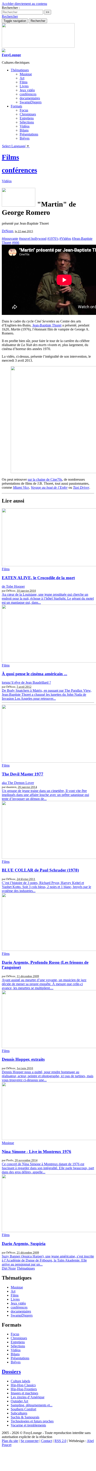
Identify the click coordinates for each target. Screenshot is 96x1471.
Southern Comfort (23, 1409)
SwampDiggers (31, 102)
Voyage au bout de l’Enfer (49, 487)
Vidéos (24, 126)
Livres (24, 86)
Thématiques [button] (20, 70)
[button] (10, 16)
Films (23, 82)
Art (22, 78)
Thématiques (26, 1268)
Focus (24, 110)
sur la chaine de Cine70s (45, 479)
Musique (26, 74)
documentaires (30, 98)
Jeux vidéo (27, 90)
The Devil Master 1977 (22, 774)
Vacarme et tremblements (28, 1425)
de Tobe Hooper (13, 586)
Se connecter (30, 1441)
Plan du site (10, 1441)
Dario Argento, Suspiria (24, 1243)
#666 (15, 242)
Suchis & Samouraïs (25, 1417)
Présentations (29, 134)
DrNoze (7, 231)
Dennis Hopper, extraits (23, 1059)
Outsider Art (19, 1401)
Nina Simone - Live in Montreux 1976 (36, 1151)
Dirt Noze (9, 1268)
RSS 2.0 (60, 1441)
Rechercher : (11, 8)
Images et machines (24, 1393)
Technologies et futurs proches (32, 1421)
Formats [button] (16, 106)
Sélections (27, 122)
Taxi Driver (81, 487)
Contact (46, 1441)
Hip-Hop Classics (23, 1385)
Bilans (24, 130)
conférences (28, 94)
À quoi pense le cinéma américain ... (34, 673)
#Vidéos (65, 238)
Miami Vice (21, 487)
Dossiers (11, 1372)
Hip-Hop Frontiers (24, 1389)
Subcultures (19, 1413)
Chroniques (28, 114)
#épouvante (10, 238)
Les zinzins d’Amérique (27, 1397)
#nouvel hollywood (32, 238)
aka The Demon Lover (18, 783)
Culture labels (20, 1381)
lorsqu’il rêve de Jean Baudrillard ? (26, 682)
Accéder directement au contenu (24, 4)
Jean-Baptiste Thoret (46, 325)
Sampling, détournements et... (31, 1405)
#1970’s (52, 238)
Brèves (24, 138)
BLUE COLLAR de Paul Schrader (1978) (40, 870)
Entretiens (27, 118)
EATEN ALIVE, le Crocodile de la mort (38, 577)
